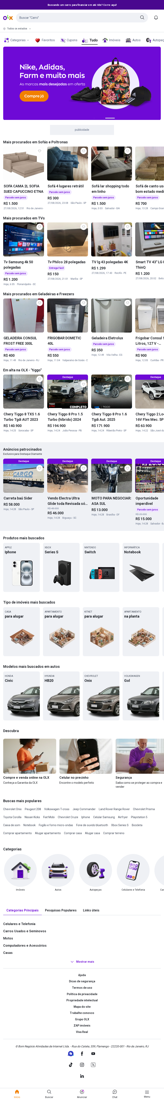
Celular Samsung (104, 817)
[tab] (22, 910)
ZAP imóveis (82, 1025)
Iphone (85, 817)
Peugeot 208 (33, 809)
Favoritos (48, 40)
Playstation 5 (139, 817)
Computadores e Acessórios (25, 945)
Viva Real (82, 1032)
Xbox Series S (120, 825)
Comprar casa (73, 833)
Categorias (18, 40)
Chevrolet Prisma (144, 809)
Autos (136, 40)
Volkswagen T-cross (56, 809)
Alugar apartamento (48, 833)
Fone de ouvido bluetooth (92, 825)
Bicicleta (137, 825)
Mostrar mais (85, 961)
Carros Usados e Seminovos (24, 931)
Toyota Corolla (12, 817)
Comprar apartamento (17, 833)
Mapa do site (82, 1006)
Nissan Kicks (32, 817)
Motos (8, 938)
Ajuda (82, 975)
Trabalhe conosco (82, 1013)
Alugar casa (92, 833)
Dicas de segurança (82, 981)
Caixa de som (11, 825)
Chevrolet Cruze (68, 817)
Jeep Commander (84, 809)
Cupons (72, 40)
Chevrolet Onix (12, 809)
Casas (8, 953)
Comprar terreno (113, 833)
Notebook (29, 825)
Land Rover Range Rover (114, 809)
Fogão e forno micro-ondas (56, 825)
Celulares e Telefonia (19, 924)
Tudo (93, 40)
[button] (82, 17)
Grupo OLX (82, 1019)
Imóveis (114, 40)
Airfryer (123, 817)
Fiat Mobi (49, 817)
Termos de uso (82, 987)
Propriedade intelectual (82, 1000)
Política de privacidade (82, 994)
